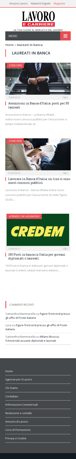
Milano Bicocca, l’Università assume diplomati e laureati (32, 339)
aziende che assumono (24, 216)
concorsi (15, 65)
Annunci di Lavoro (16, 421)
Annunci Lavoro (18, 3)
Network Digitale (41, 3)
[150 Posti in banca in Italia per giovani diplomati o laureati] (38, 231)
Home (9, 45)
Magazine (59, 3)
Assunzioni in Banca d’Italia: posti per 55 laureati (38, 105)
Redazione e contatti (18, 413)
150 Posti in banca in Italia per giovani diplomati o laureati (36, 256)
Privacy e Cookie (15, 438)
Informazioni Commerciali (21, 404)
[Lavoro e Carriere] (38, 18)
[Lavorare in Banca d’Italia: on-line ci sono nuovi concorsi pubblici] (38, 155)
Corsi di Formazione (18, 430)
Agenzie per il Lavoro (18, 379)
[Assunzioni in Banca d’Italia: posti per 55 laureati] (38, 80)
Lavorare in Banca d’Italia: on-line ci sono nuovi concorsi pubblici (39, 181)
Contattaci (11, 396)
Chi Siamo (11, 388)
